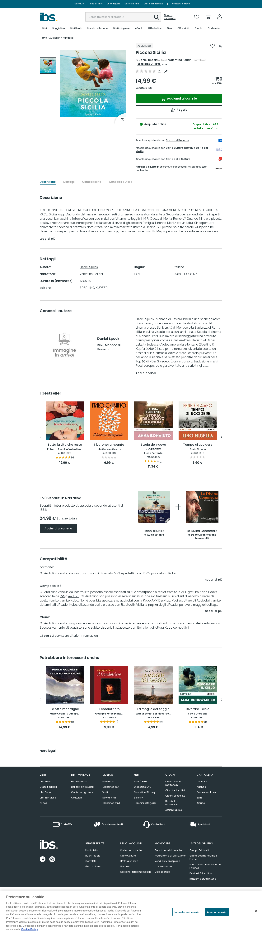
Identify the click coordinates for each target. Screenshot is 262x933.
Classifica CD (110, 786)
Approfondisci (146, 373)
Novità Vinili (109, 797)
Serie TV (138, 797)
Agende (201, 786)
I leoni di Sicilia (154, 531)
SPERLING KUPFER (149, 64)
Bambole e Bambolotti (171, 802)
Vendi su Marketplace (167, 861)
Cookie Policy (29, 929)
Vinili (105, 792)
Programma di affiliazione (170, 855)
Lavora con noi (163, 866)
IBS (150, 88)
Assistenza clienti (181, 3)
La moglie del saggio (153, 709)
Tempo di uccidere (197, 445)
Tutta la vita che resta (65, 445)
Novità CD (108, 781)
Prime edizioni (79, 781)
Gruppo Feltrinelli (199, 850)
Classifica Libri (48, 786)
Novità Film (140, 781)
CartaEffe (79, 3)
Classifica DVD (142, 786)
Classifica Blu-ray (144, 792)
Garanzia (125, 866)
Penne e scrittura (206, 792)
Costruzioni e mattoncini (172, 783)
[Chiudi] (256, 911)
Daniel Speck (147, 60)
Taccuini (202, 781)
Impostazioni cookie (187, 912)
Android (73, 596)
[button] (156, 17)
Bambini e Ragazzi (145, 803)
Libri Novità (46, 781)
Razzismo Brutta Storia (202, 878)
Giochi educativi (175, 790)
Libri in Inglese (48, 797)
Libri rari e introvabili (82, 786)
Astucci (201, 803)
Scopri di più (213, 580)
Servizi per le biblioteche (168, 850)
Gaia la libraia (93, 866)
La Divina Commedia (202, 531)
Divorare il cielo (197, 709)
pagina (153, 605)
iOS (62, 596)
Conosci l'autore (120, 182)
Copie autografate (82, 792)
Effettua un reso (129, 861)
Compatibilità (91, 182)
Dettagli (68, 182)
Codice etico (162, 871)
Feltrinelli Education (200, 873)
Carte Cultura (131, 3)
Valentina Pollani (180, 60)
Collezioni (76, 797)
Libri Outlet (45, 792)
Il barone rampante (109, 445)
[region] (131, 912)
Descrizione (48, 182)
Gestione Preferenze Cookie (135, 871)
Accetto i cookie (216, 912)
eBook (43, 803)
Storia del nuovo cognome (153, 447)
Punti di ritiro (95, 3)
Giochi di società (175, 795)
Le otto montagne (65, 709)
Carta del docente (153, 3)
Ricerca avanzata (169, 17)
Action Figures (173, 810)
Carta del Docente (177, 140)
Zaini (199, 797)
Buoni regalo (113, 3)
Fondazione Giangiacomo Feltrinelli (205, 866)
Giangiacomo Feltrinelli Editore (203, 857)
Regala (182, 110)
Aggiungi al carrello (181, 98)
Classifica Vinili (111, 803)
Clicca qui (47, 636)
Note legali (48, 751)
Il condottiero (109, 709)
